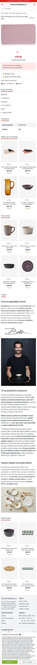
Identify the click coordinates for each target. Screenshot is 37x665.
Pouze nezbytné (27, 662)
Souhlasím (10, 662)
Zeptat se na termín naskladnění (12, 67)
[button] (17, 51)
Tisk (4, 84)
